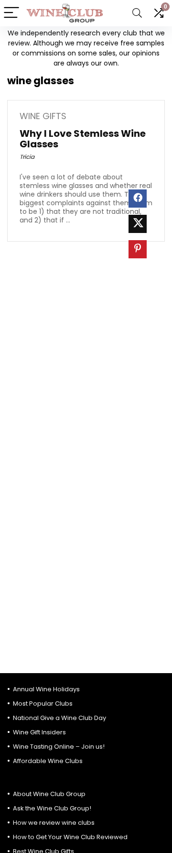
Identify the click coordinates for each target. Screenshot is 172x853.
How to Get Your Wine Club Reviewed (70, 837)
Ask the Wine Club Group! (52, 808)
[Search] (137, 13)
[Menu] (11, 13)
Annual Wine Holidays (46, 689)
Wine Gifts (43, 116)
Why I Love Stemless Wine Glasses (83, 139)
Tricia (27, 157)
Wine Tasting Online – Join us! (59, 746)
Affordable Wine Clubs (48, 760)
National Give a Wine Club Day (59, 717)
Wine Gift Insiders (39, 732)
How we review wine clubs (54, 822)
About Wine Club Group (49, 793)
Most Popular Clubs (43, 703)
